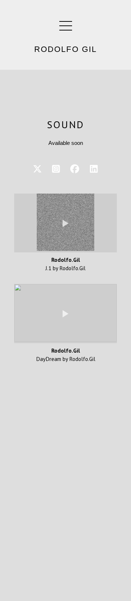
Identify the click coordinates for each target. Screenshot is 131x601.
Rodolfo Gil (65, 49)
